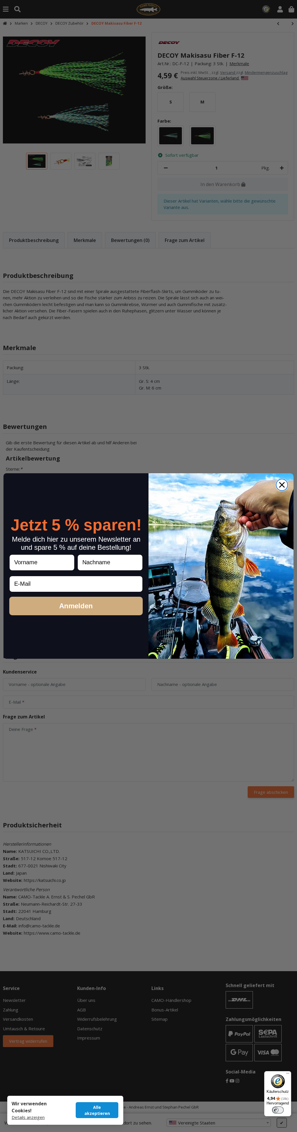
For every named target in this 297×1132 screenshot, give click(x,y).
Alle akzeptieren (97, 1110)
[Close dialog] (282, 485)
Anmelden (76, 606)
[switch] (278, 1109)
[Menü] (287, 1074)
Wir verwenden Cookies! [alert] (29, 1107)
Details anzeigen (28, 1117)
